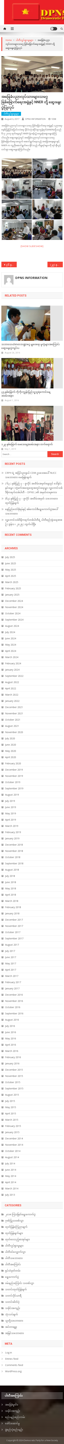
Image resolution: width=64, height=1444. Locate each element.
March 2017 (11, 976)
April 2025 (10, 575)
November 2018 (14, 851)
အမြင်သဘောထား (14, 1333)
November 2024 (14, 607)
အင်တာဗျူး (11, 1326)
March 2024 (11, 657)
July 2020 (10, 738)
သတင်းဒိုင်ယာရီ (13, 1295)
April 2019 (10, 819)
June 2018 (10, 882)
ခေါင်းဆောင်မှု (12, 1423)
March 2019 (11, 826)
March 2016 (11, 1051)
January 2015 (12, 1132)
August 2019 (12, 794)
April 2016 (10, 1044)
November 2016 (14, 1001)
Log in (8, 1352)
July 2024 (10, 632)
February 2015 (13, 1126)
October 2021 (12, 719)
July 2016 (10, 1026)
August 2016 (12, 1019)
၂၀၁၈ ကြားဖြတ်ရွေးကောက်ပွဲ (20, 1214)
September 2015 (14, 1088)
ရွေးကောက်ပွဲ (12, 1276)
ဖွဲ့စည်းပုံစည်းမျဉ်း (14, 1429)
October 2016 (12, 1007)
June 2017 (10, 957)
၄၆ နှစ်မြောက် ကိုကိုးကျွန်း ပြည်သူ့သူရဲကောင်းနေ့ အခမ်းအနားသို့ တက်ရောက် (11, 264)
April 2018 (10, 894)
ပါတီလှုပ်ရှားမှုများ (11, 113)
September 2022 (14, 675)
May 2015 (10, 1107)
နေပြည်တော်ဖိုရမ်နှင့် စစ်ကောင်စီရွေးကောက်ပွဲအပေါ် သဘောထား (31, 511)
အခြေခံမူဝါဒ (11, 1404)
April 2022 (10, 688)
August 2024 (12, 625)
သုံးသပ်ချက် (11, 1314)
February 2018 (13, 907)
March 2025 (11, 582)
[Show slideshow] (32, 246)
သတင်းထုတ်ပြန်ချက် (16, 1289)
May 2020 (10, 750)
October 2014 (12, 1151)
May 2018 (10, 888)
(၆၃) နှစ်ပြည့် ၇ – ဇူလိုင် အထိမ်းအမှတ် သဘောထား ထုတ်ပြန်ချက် (31, 500)
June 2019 (10, 807)
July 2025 (10, 557)
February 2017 (13, 982)
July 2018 (10, 876)
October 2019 (12, 782)
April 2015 (10, 1113)
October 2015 (12, 1082)
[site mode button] (53, 28)
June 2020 (10, 744)
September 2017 (14, 938)
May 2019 (10, 813)
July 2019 (10, 801)
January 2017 (12, 988)
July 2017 (10, 951)
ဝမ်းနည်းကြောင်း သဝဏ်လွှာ (19, 1283)
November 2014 (14, 1144)
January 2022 (12, 700)
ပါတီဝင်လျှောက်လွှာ (15, 1251)
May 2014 (10, 1176)
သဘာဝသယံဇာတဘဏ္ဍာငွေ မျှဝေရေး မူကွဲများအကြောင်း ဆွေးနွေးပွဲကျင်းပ (30, 346)
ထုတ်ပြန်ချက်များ (14, 1233)
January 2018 (12, 913)
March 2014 (11, 1188)
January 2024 (12, 669)
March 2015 (11, 1119)
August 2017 (12, 944)
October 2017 (12, 932)
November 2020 (14, 732)
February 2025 (13, 588)
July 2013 (10, 1194)
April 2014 (10, 1182)
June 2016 (10, 1032)
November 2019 (14, 775)
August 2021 (12, 725)
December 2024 (14, 600)
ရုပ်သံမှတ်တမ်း (12, 1270)
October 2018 (12, 857)
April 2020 (10, 757)
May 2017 (10, 963)
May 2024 (10, 644)
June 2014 (10, 1169)
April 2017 (10, 969)
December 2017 (14, 919)
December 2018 (14, 844)
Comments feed (14, 1365)
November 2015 (14, 1076)
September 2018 (14, 863)
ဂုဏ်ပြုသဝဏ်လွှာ (14, 1220)
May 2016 (10, 1038)
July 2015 (10, 1101)
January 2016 (12, 1063)
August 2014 (12, 1157)
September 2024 (14, 619)
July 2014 (10, 1163)
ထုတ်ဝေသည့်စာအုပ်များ (17, 1239)
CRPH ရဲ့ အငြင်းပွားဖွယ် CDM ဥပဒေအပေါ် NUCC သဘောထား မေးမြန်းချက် (30, 475)
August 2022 (12, 682)
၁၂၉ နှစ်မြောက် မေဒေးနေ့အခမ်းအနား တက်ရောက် (27, 444)
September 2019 (14, 788)
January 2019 (12, 838)
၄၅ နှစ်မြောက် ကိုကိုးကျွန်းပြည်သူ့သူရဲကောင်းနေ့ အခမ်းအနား (25, 394)
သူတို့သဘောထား (14, 1320)
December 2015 (14, 1069)
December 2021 (14, 707)
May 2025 (10, 569)
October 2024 (12, 613)
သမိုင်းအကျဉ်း (12, 1308)
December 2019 (14, 769)
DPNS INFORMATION (35, 119)
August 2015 (12, 1094)
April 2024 (10, 650)
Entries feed (11, 1358)
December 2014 (14, 1138)
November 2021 (14, 713)
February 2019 (13, 832)
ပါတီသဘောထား (14, 1258)
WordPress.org (13, 1371)
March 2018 (11, 901)
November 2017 (14, 926)
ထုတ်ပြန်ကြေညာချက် (16, 1226)
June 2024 (10, 638)
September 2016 (14, 1013)
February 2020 (13, 763)
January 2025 (12, 594)
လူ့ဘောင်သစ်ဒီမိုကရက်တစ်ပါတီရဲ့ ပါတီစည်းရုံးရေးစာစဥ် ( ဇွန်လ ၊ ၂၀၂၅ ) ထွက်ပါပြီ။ (33, 522)
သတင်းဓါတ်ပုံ (12, 1301)
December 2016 (14, 994)
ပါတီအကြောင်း (13, 1264)
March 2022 (11, 694)
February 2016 (13, 1057)
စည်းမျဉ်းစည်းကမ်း (15, 1417)
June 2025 (10, 563)
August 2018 (12, 869)
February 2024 (13, 663)
